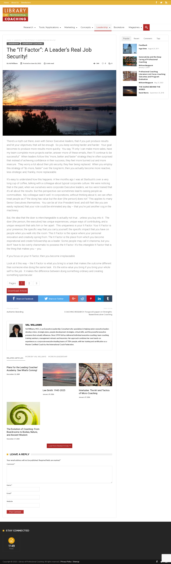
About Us (15, 2)
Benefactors (26, 2)
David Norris (144, 93)
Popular (126, 38)
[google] (73, 298)
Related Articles (15, 358)
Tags (158, 38)
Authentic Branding (15, 310)
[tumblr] (108, 298)
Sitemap (76, 562)
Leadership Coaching (32, 44)
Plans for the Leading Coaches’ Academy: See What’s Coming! (22, 369)
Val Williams (13, 63)
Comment (11, 464)
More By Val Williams (35, 356)
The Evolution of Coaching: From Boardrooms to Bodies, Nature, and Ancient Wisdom (23, 432)
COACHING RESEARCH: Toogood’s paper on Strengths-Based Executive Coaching (88, 311)
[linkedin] (99, 298)
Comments (148, 38)
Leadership (18, 40)
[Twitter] (161, 2)
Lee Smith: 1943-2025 (54, 390)
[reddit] (82, 298)
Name (9, 485)
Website (10, 501)
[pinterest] (91, 298)
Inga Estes (143, 49)
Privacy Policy (66, 562)
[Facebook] (156, 2)
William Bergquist (146, 65)
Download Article (17, 290)
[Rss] (166, 2)
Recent (136, 38)
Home (6, 2)
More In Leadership (57, 356)
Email (9, 493)
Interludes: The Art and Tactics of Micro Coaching (94, 392)
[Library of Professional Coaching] (15, 7)
